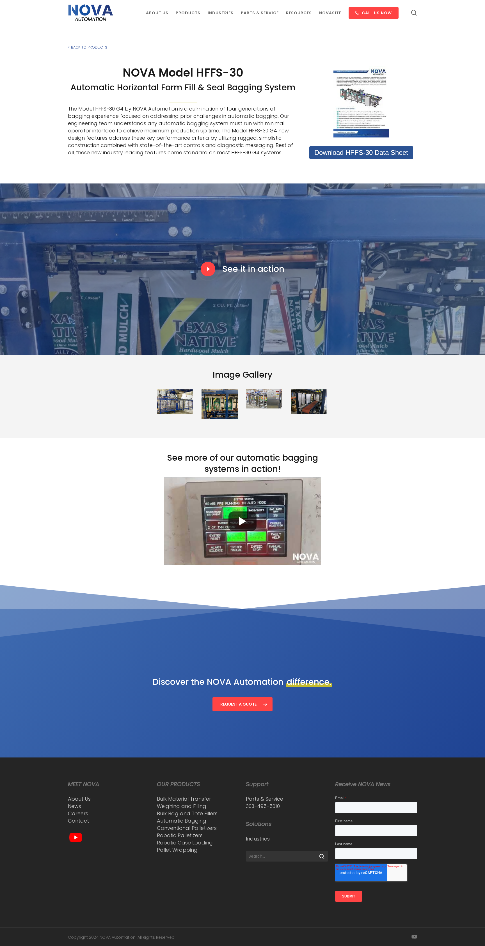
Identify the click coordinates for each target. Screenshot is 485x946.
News (74, 806)
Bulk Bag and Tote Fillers (187, 813)
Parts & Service (264, 798)
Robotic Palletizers (180, 835)
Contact (78, 820)
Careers (78, 813)
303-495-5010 (263, 806)
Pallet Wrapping (177, 849)
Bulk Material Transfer (184, 798)
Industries (258, 838)
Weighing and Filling (181, 806)
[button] (242, 704)
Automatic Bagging (181, 820)
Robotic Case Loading (185, 842)
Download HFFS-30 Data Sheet (361, 152)
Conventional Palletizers (187, 828)
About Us (79, 798)
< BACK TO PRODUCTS (87, 47)
